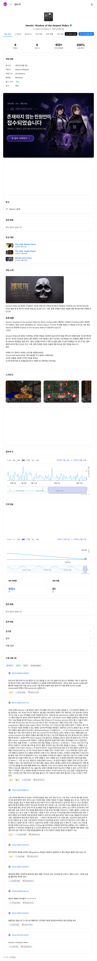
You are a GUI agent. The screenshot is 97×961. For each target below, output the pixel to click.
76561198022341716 (20, 702)
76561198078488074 (20, 790)
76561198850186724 (20, 891)
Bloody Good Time (23, 258)
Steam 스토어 (14, 209)
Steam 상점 (72, 34)
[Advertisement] (48, 178)
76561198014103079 (20, 913)
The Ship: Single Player (25, 251)
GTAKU (13, 957)
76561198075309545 (20, 866)
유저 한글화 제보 (87, 34)
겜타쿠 (17, 4)
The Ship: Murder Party (25, 244)
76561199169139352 (20, 935)
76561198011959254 (20, 845)
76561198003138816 (20, 673)
